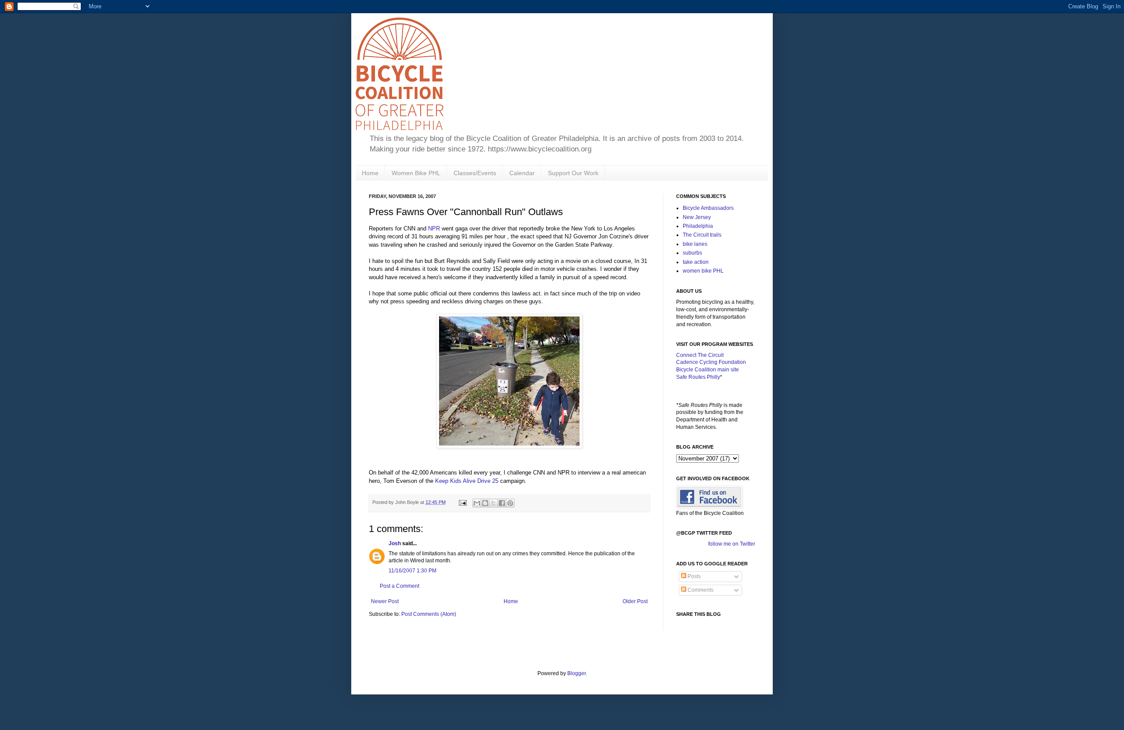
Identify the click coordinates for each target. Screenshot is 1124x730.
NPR (434, 228)
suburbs (692, 253)
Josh (395, 543)
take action (696, 262)
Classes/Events (475, 172)
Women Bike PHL (416, 172)
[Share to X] (493, 503)
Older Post (635, 601)
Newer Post (385, 601)
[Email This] (476, 503)
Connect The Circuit (700, 355)
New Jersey (697, 217)
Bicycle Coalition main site (707, 370)
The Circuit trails (702, 235)
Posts (693, 576)
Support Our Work (573, 172)
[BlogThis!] (485, 503)
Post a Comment (399, 586)
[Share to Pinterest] (510, 503)
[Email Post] (462, 502)
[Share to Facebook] (501, 503)
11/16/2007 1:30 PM (412, 571)
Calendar (522, 172)
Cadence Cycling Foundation (711, 362)
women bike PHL (703, 271)
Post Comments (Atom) (428, 614)
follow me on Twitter (731, 544)
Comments (699, 590)
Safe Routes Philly (698, 377)
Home (370, 172)
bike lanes (695, 244)
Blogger (576, 673)
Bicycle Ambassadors (708, 208)
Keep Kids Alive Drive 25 (466, 481)
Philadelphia (698, 226)
